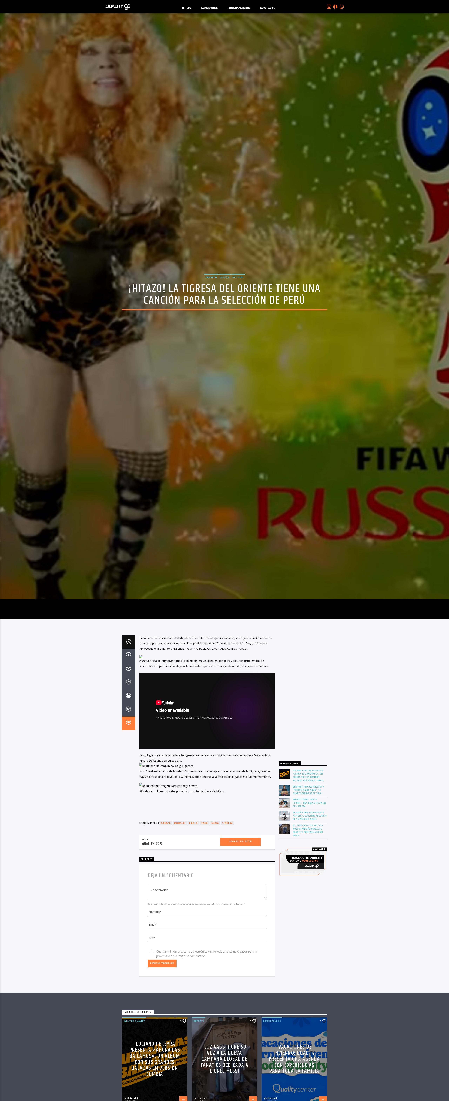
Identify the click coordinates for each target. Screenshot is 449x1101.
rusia (215, 823)
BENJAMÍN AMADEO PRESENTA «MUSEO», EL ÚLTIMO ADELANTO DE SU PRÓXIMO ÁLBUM (310, 816)
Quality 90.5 (152, 844)
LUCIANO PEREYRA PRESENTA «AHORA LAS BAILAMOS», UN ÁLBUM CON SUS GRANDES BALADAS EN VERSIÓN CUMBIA (308, 775)
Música (224, 277)
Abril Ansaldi (131, 1098)
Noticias (238, 277)
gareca (165, 823)
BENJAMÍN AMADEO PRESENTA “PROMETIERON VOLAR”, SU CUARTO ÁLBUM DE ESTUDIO (308, 790)
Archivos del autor (240, 842)
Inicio (186, 7)
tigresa (227, 823)
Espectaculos (272, 1021)
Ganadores (209, 7)
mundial (180, 823)
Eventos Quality (134, 1021)
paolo (193, 823)
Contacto (268, 7)
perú (204, 823)
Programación (239, 7)
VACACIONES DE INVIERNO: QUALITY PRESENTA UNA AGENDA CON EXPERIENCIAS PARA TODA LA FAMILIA (294, 1059)
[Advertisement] (303, 696)
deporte (198, 1021)
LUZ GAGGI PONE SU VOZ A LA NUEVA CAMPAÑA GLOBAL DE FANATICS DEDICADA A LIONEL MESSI (308, 830)
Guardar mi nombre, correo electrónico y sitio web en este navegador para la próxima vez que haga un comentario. (206, 952)
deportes (211, 277)
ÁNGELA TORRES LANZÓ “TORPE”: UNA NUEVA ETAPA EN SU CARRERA (309, 803)
